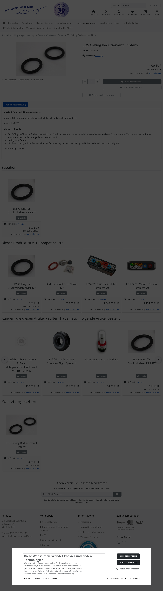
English (37, 578)
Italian (54, 578)
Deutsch (26, 578)
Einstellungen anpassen (128, 569)
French (46, 578)
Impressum (135, 578)
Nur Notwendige (128, 562)
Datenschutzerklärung (116, 578)
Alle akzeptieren (128, 556)
